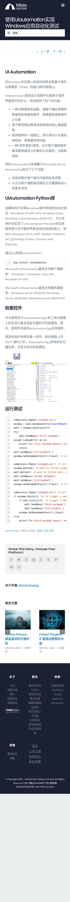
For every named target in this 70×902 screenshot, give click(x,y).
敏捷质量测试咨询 (35, 705)
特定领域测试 (35, 731)
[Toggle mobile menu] (63, 5)
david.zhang (11, 530)
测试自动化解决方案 (35, 696)
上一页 (44, 52)
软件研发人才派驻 (35, 713)
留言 (35, 746)
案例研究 (12, 753)
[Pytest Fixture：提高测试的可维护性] (18, 620)
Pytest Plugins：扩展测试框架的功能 (52, 639)
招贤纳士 (12, 698)
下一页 (57, 52)
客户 (12, 694)
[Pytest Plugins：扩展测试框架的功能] (52, 620)
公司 (12, 685)
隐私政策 (35, 762)
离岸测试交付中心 (35, 687)
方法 (45, 530)
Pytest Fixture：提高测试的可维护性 (17, 639)
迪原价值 (12, 689)
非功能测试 (35, 724)
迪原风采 (12, 702)
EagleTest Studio (57, 692)
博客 (12, 758)
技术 (39, 530)
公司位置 (35, 751)
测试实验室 (57, 685)
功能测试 (35, 719)
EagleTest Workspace (57, 700)
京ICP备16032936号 (34, 783)
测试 (51, 530)
